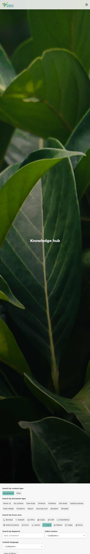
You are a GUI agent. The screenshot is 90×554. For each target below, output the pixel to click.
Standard (54, 509)
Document (7, 493)
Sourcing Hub (41, 509)
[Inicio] (9, 4)
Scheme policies (76, 503)
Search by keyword (11, 531)
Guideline (52, 503)
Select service (51, 531)
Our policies (18, 503)
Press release (8, 509)
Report (30, 509)
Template (64, 509)
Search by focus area (11, 515)
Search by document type (14, 499)
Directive (41, 503)
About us (7, 503)
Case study (30, 503)
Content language (10, 542)
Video (18, 493)
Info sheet (63, 503)
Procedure (21, 509)
